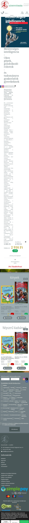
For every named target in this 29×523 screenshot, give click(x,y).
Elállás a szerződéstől (6, 477)
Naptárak (26, 404)
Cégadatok (3, 464)
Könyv (12, 15)
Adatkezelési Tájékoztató (7, 475)
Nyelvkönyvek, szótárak (14, 408)
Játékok (11, 401)
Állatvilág (24, 387)
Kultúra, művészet (17, 401)
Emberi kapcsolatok (18, 390)
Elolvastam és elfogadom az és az (15, 424)
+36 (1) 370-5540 (6, 449)
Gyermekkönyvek (7, 395)
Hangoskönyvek (16, 395)
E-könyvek (5, 390)
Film (10, 393)
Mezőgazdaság (12, 404)
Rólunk (3, 462)
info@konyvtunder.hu (7, 451)
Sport (16, 411)
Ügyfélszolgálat (5, 479)
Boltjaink (3, 458)
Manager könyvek (5, 405)
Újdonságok (13, 20)
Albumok (18, 387)
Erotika (24, 389)
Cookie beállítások (5, 485)
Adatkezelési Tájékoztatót (10, 424)
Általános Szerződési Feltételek (8, 473)
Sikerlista (12, 28)
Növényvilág (6, 408)
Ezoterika (5, 393)
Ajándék (12, 18)
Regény (4, 411)
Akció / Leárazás (14, 23)
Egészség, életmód (11, 390)
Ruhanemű (11, 411)
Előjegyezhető (14, 25)
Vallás (22, 418)
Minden (5, 385)
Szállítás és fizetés (15, 30)
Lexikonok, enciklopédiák (24, 401)
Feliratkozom (14, 429)
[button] (5, 12)
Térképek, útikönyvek (23, 415)
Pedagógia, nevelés (22, 408)
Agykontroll (5, 387)
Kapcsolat (13, 33)
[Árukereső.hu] (6, 507)
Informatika (19, 397)
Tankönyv (5, 415)
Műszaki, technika (20, 405)
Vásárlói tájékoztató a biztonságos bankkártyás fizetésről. (14, 501)
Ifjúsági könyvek (13, 398)
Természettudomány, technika (7, 419)
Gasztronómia (18, 393)
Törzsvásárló (13, 35)
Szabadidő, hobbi (23, 412)
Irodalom (5, 401)
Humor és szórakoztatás (6, 398)
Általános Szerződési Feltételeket (21, 423)
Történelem (16, 418)
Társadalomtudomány (14, 415)
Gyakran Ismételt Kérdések (7, 483)
